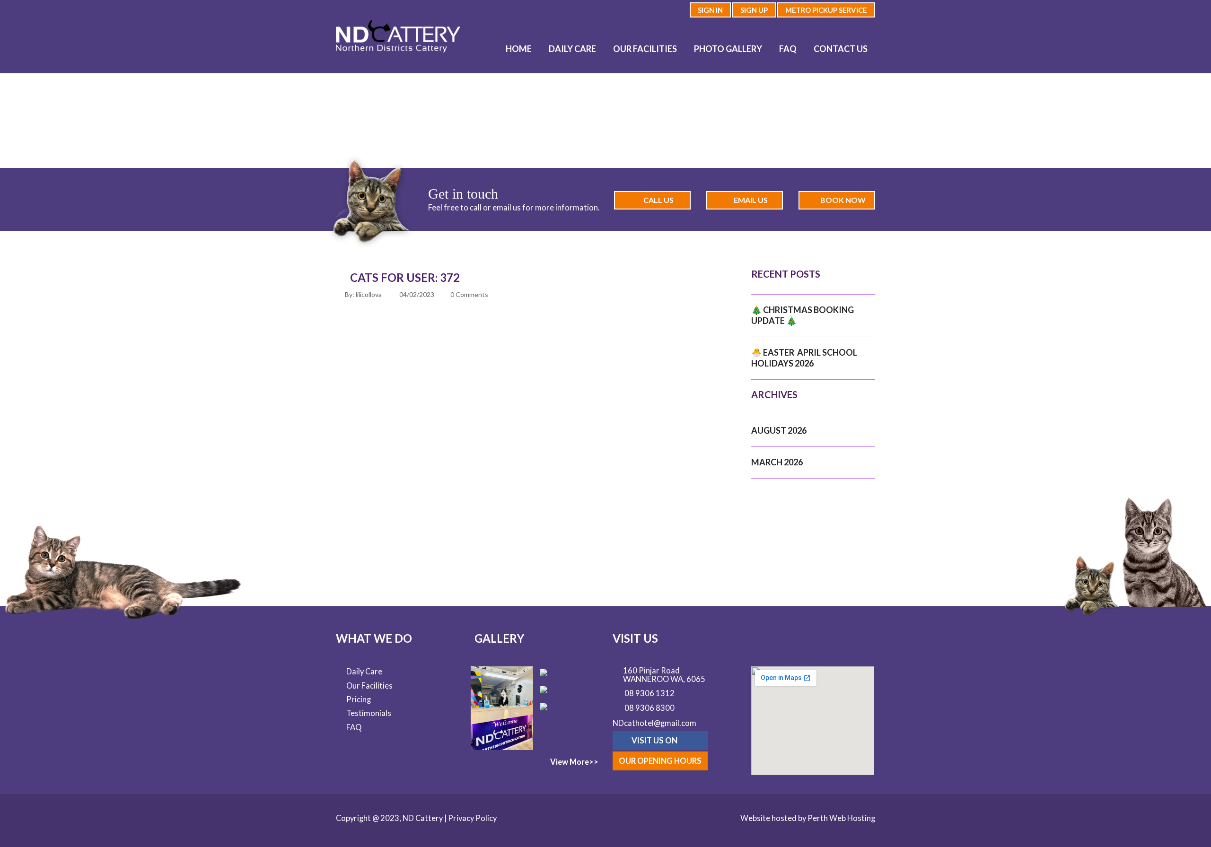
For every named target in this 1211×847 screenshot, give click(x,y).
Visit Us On (655, 740)
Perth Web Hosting (841, 818)
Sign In (710, 10)
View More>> (574, 762)
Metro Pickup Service (826, 10)
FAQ (788, 49)
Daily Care (572, 49)
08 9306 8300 (649, 708)
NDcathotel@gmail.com (654, 723)
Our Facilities (645, 49)
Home (519, 49)
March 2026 (777, 462)
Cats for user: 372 (405, 277)
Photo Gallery (728, 49)
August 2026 (779, 430)
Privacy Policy (472, 818)
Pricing (358, 699)
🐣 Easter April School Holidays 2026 (804, 357)
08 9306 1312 (649, 694)
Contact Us (841, 49)
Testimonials (368, 713)
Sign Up (754, 10)
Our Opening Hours (660, 761)
